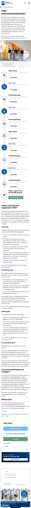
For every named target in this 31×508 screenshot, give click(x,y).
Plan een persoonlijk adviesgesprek (15, 434)
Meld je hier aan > (15, 459)
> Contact (6, 446)
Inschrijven (4, 411)
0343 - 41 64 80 (7, 484)
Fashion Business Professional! (17, 38)
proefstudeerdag (23, 333)
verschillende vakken (20, 242)
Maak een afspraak (15, 197)
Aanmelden (13, 77)
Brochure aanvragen (15, 428)
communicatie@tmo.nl (21, 484)
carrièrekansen (16, 256)
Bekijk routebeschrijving (10, 477)
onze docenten (12, 220)
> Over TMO (6, 443)
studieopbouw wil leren (21, 213)
